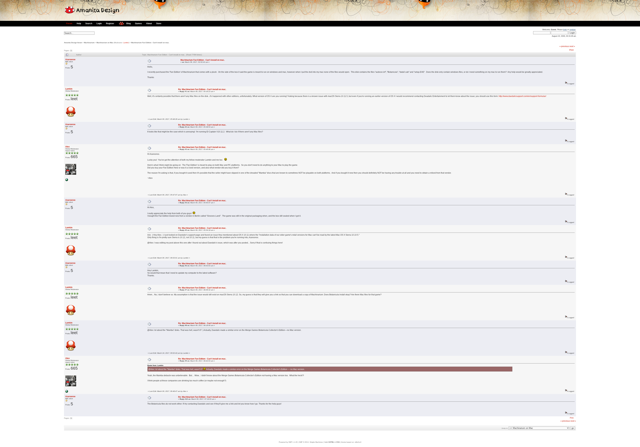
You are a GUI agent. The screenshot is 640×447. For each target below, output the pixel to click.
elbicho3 (358, 442)
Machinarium (89, 43)
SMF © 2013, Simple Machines (311, 442)
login (565, 30)
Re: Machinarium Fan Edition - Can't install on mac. (202, 89)
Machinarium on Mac (104, 43)
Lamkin (126, 43)
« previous (564, 46)
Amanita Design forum (73, 43)
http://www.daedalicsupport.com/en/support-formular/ (522, 96)
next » (572, 46)
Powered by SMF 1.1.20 (288, 442)
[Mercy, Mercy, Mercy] (66, 180)
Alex (67, 147)
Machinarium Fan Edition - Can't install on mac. (150, 43)
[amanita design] (120, 23)
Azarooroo (70, 59)
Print (571, 50)
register (573, 30)
